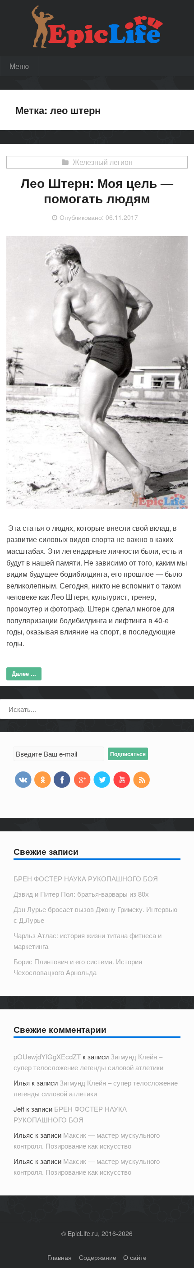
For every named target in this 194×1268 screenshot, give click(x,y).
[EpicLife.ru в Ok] (42, 779)
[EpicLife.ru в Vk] (23, 779)
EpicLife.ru (83, 1233)
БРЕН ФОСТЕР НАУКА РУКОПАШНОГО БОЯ (86, 878)
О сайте (135, 1257)
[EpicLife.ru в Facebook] (62, 779)
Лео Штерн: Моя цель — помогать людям (97, 190)
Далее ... (24, 673)
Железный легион (103, 162)
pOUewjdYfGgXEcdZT (47, 1056)
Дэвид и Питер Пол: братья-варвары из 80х (81, 894)
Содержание (97, 1257)
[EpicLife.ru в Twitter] (102, 779)
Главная (59, 1257)
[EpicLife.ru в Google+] (82, 779)
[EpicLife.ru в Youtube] (122, 779)
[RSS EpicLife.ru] (142, 779)
